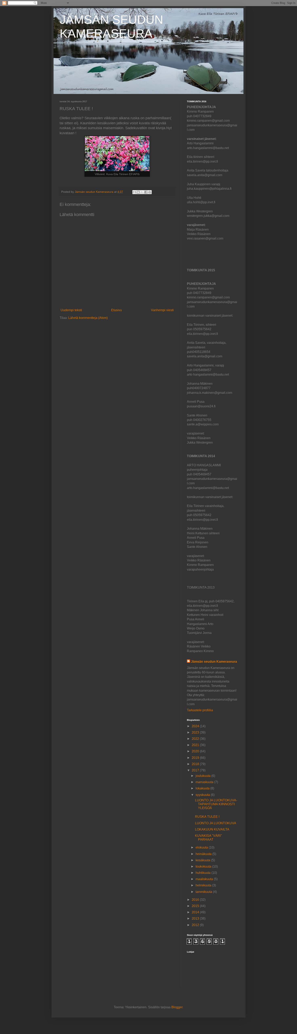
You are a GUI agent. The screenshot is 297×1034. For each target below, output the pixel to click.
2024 (196, 726)
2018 (196, 764)
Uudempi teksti (71, 310)
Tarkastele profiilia (200, 710)
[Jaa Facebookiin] (146, 192)
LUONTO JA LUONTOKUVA (215, 823)
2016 (196, 899)
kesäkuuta (203, 860)
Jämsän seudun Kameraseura (214, 661)
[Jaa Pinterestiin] (150, 192)
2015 (196, 906)
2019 (196, 757)
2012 (196, 925)
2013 (196, 918)
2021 (196, 745)
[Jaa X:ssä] (142, 192)
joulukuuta (203, 775)
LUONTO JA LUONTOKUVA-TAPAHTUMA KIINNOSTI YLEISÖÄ (216, 804)
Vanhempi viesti (162, 310)
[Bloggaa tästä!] (138, 192)
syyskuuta (203, 795)
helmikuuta (204, 885)
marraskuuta (205, 782)
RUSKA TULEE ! (207, 816)
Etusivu (116, 310)
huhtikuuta (203, 872)
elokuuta (202, 847)
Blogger (176, 1007)
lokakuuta (203, 788)
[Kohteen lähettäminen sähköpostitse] (134, 192)
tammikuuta (204, 891)
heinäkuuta (204, 854)
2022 (196, 738)
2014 (196, 912)
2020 (196, 751)
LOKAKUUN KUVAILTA (212, 829)
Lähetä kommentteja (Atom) (88, 317)
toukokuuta (204, 866)
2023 (196, 732)
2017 (196, 770)
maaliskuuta (205, 879)
